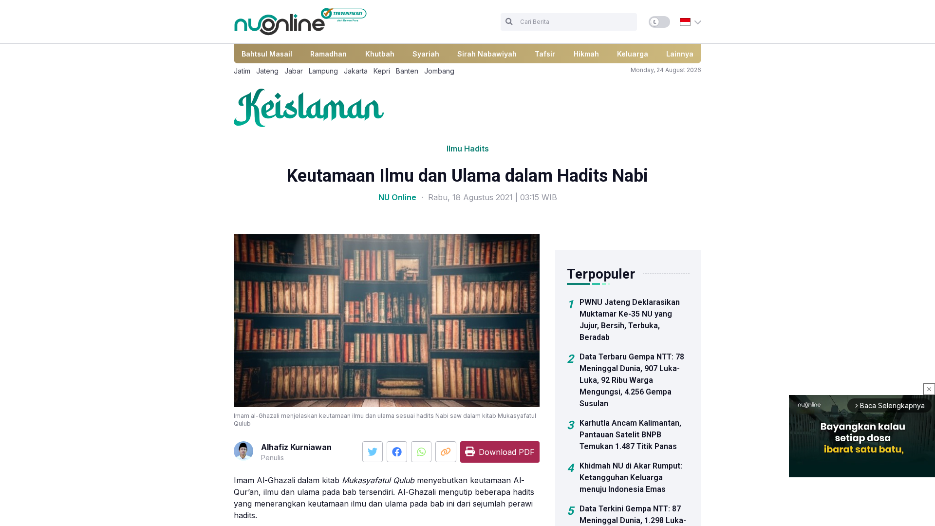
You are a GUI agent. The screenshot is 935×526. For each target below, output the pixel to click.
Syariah (425, 54)
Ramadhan (328, 54)
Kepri (382, 71)
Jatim (242, 71)
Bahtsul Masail (267, 54)
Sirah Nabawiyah (487, 54)
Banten (407, 71)
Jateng (267, 71)
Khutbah (379, 54)
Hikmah (586, 54)
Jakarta (356, 71)
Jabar (293, 71)
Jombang (439, 71)
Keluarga (632, 54)
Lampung (323, 71)
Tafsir (545, 54)
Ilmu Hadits (468, 148)
